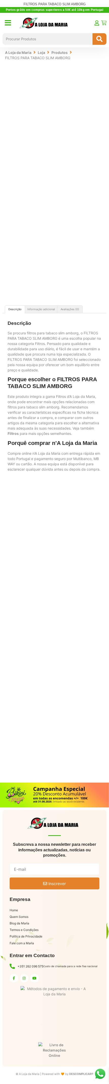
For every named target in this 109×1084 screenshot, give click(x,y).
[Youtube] (34, 978)
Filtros (13, 433)
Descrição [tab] (15, 309)
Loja (41, 52)
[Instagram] (24, 978)
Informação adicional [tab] (41, 309)
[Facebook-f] (14, 978)
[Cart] (103, 22)
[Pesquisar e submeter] (99, 39)
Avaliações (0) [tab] (70, 309)
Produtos (59, 52)
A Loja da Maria (18, 52)
